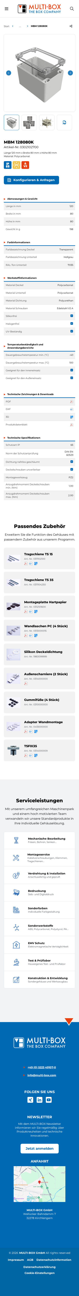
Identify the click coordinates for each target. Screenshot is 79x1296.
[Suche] (72, 8)
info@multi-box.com (41, 1075)
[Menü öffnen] (6, 8)
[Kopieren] (71, 26)
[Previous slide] (8, 72)
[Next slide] (70, 72)
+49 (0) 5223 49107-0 (42, 1067)
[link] (30, 1100)
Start (6, 26)
